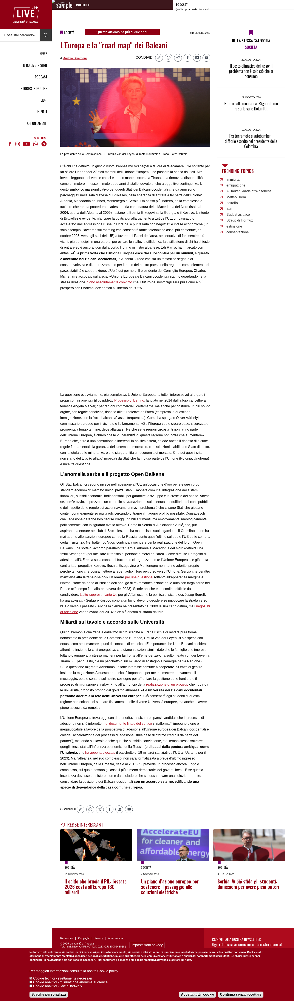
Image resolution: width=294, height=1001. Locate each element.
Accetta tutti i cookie (197, 994)
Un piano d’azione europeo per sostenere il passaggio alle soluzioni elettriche (170, 887)
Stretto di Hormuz (239, 220)
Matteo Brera (236, 197)
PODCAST (41, 76)
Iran (229, 209)
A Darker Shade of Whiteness (248, 191)
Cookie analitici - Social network (57, 986)
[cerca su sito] (46, 35)
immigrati (233, 179)
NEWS (43, 53)
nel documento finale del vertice (128, 723)
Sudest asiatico (238, 214)
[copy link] (159, 58)
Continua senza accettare (241, 994)
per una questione (139, 577)
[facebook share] (187, 58)
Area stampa (115, 938)
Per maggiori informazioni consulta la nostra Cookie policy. (74, 971)
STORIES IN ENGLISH (34, 88)
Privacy (98, 938)
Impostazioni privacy (147, 945)
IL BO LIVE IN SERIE (35, 65)
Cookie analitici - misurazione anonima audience (70, 982)
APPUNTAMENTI (37, 123)
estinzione (234, 226)
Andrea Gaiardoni (75, 58)
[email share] (206, 58)
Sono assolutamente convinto (109, 282)
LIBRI (44, 100)
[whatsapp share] (168, 58)
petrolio (232, 203)
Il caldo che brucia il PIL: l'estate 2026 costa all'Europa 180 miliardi (96, 887)
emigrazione (235, 185)
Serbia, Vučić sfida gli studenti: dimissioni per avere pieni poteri (248, 884)
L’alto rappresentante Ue (98, 594)
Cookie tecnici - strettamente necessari (62, 978)
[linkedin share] (197, 58)
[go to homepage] (26, 14)
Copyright (84, 938)
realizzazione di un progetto (167, 684)
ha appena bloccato (100, 752)
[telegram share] (178, 58)
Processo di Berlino (129, 400)
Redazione (66, 938)
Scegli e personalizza (48, 994)
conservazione (237, 232)
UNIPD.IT (41, 111)
